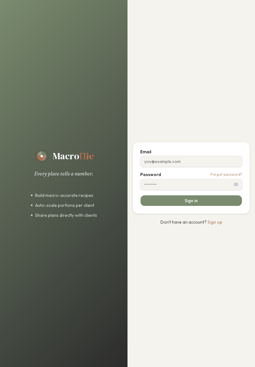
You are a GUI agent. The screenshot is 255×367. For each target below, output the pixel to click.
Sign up (214, 222)
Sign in (191, 200)
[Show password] (236, 184)
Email (145, 152)
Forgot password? (226, 174)
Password (150, 174)
